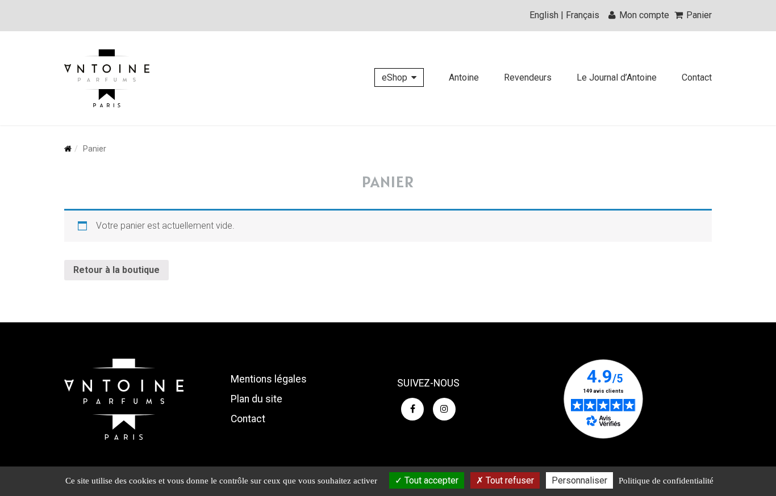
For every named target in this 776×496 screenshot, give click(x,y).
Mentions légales (269, 379)
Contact (697, 77)
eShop (394, 77)
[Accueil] (106, 78)
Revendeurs (528, 77)
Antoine (464, 77)
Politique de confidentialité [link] (666, 480)
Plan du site (256, 399)
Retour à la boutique (116, 269)
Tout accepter (430, 480)
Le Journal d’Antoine (617, 77)
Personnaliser (579, 480)
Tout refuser (508, 480)
